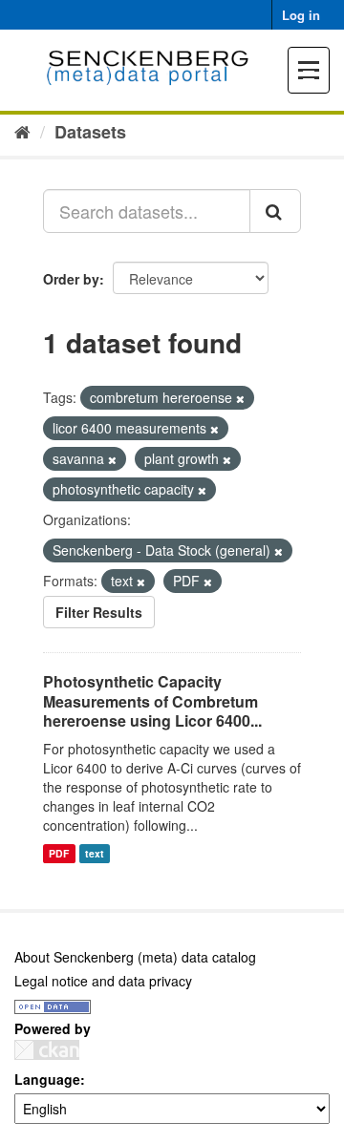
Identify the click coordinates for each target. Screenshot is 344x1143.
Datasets (90, 131)
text (94, 853)
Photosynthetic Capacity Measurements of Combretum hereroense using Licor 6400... (152, 701)
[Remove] (240, 398)
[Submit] (275, 211)
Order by (71, 278)
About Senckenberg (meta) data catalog (135, 956)
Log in (301, 15)
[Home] (22, 130)
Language (47, 1079)
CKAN (46, 1050)
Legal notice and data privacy (103, 980)
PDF (59, 853)
